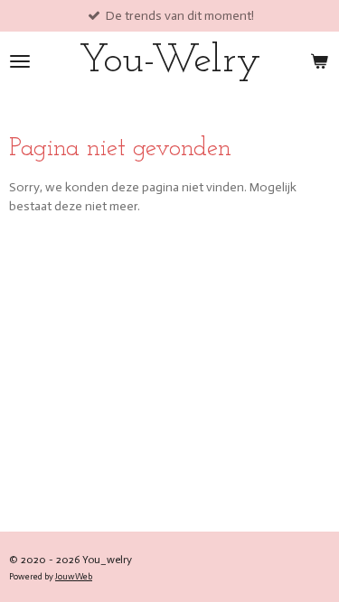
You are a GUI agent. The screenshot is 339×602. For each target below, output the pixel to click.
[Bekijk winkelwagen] (319, 61)
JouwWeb (73, 576)
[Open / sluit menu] (20, 61)
